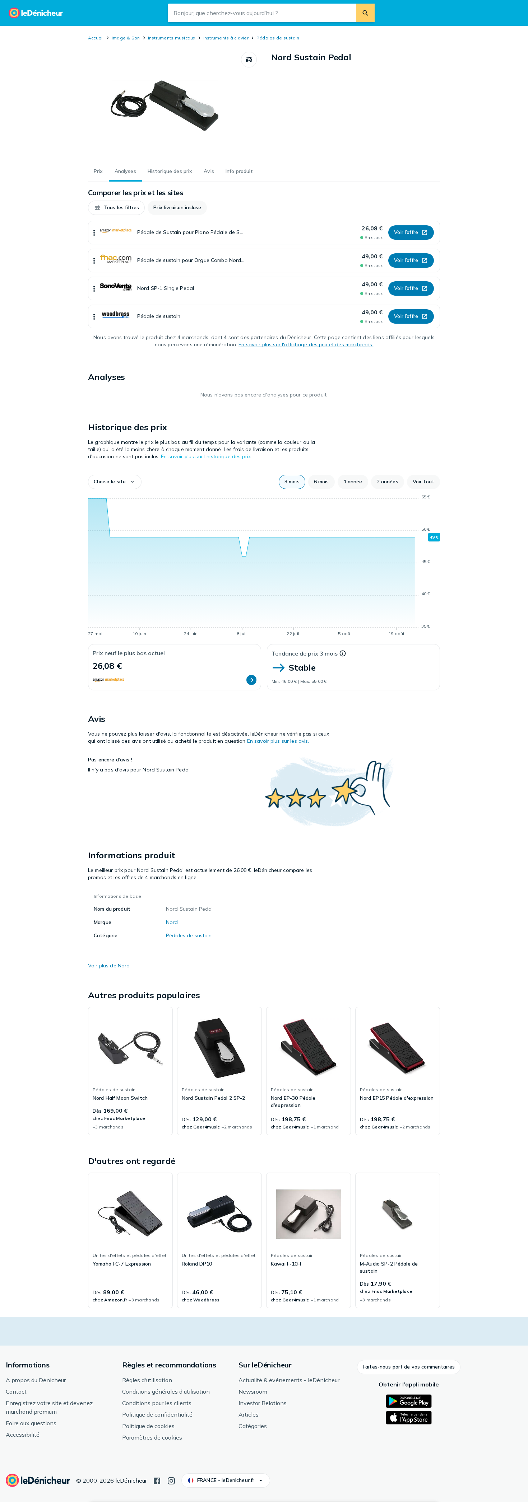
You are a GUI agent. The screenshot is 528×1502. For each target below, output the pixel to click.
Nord (172, 922)
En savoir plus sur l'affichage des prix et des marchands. (305, 344)
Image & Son (126, 38)
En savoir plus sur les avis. (278, 741)
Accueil (96, 38)
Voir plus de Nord (109, 965)
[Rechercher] (365, 13)
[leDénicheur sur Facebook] (157, 1480)
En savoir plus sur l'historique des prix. (206, 456)
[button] (116, 208)
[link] (130, 1071)
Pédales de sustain (277, 38)
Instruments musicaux (171, 38)
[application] (264, 566)
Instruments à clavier (226, 38)
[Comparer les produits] (249, 59)
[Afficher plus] (94, 232)
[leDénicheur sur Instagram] (171, 1480)
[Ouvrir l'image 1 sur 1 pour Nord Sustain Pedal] (164, 105)
